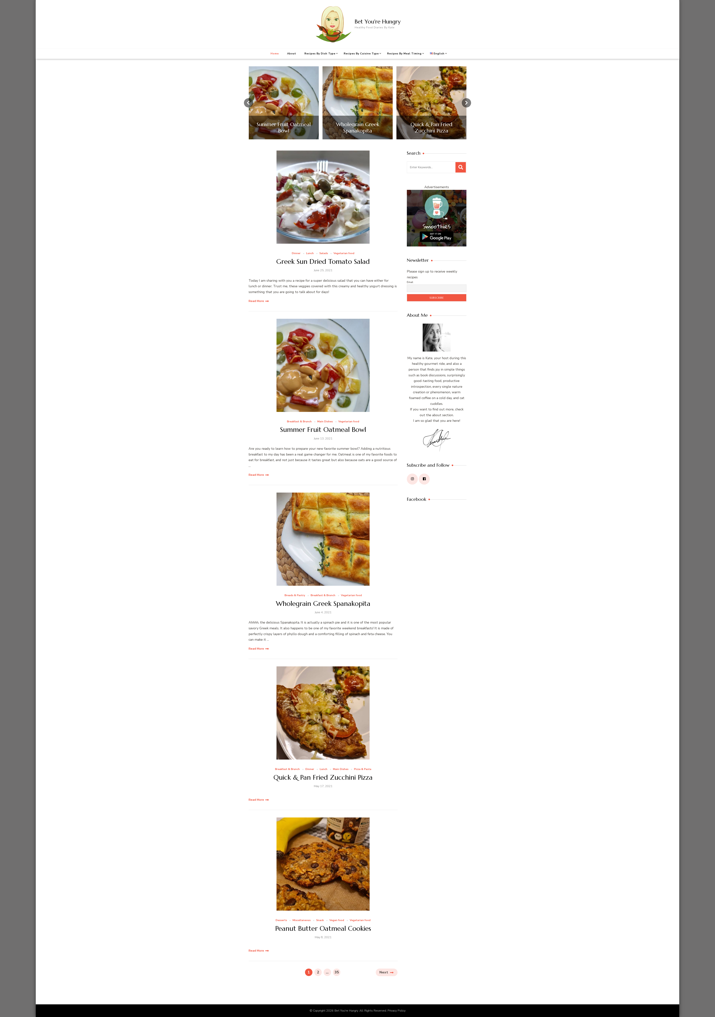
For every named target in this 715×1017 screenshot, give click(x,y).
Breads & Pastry (295, 595)
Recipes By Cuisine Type (361, 53)
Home (275, 53)
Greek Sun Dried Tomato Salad (323, 261)
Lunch (310, 253)
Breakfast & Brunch (299, 421)
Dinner (296, 253)
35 (337, 972)
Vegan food (336, 920)
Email (410, 282)
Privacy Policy (396, 1011)
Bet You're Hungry (378, 21)
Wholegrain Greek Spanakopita (323, 604)
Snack (320, 920)
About (291, 53)
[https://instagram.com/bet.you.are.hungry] (412, 479)
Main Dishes (325, 421)
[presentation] (248, 102)
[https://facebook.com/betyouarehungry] (424, 479)
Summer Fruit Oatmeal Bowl (323, 430)
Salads (323, 253)
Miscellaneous (302, 920)
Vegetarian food (343, 253)
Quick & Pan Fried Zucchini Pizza (323, 777)
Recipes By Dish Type (319, 53)
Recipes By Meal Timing (404, 53)
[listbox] (357, 102)
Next (383, 972)
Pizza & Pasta (362, 769)
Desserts (281, 920)
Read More (256, 301)
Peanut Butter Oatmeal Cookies (323, 928)
